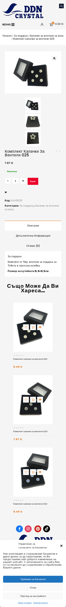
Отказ (33, 587)
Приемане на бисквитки (33, 579)
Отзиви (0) (33, 246)
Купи (33, 181)
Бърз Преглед (40, 327)
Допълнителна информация (33, 236)
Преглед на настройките (33, 596)
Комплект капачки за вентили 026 (56, 153)
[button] (61, 545)
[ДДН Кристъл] (22, 10)
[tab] (33, 226)
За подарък (21, 36)
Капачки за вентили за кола (47, 36)
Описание (33, 225)
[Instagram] (28, 528)
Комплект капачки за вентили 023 (59, 153)
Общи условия (25, 602)
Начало (7, 36)
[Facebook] (19, 528)
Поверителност (40, 602)
